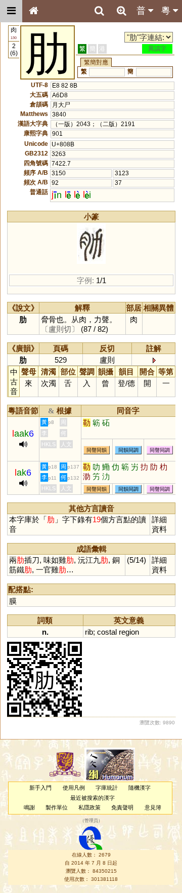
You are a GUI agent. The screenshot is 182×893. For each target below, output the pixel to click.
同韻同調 (128, 450)
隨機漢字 (139, 788)
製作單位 (57, 807)
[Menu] (11, 11)
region (129, 632)
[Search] (99, 11)
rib (89, 632)
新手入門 (40, 788)
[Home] (33, 11)
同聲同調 (160, 450)
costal (107, 632)
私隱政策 (89, 807)
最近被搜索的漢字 (92, 798)
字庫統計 (107, 788)
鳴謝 (29, 807)
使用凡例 (74, 788)
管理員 (91, 821)
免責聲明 (122, 807)
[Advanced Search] (121, 10)
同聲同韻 (96, 450)
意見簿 (153, 807)
